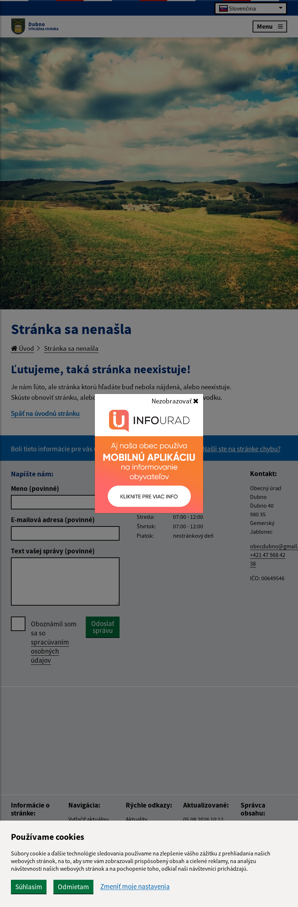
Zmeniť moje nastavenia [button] (135, 886)
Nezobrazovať (172, 400)
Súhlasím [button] (28, 886)
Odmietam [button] (73, 886)
